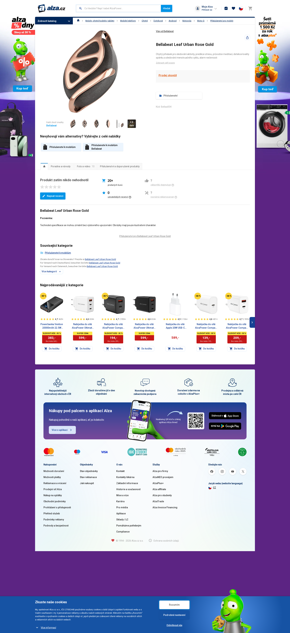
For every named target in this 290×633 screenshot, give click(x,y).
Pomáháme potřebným (128, 525)
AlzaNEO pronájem (163, 477)
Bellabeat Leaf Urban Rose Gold (100, 259)
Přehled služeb (51, 513)
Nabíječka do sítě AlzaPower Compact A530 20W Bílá (237, 326)
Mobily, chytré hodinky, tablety (99, 20)
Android (173, 20)
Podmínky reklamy (53, 519)
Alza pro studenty (162, 495)
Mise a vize (122, 495)
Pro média (122, 507)
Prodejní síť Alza (52, 489)
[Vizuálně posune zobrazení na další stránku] (252, 322)
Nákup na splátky (52, 495)
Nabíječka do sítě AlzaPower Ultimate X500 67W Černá (144, 326)
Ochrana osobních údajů (166, 540)
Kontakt (120, 471)
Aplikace (121, 513)
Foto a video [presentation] (85, 166)
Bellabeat (51, 125)
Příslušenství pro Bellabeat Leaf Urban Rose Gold (145, 236)
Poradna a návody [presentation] (60, 166)
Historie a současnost (128, 489)
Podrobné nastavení (174, 615)
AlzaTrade (158, 501)
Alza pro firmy (160, 471)
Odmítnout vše (174, 625)
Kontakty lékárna (125, 477)
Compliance (123, 531)
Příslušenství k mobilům (58, 252)
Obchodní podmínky (54, 501)
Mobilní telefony (128, 20)
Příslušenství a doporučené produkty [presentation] (120, 166)
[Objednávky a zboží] (226, 8)
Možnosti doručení (53, 471)
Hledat (166, 8)
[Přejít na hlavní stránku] (51, 8)
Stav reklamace (88, 477)
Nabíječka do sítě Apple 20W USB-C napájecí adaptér (175, 326)
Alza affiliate (159, 489)
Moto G (200, 20)
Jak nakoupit (87, 483)
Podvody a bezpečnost (55, 525)
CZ (214, 487)
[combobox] (118, 8)
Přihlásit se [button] (207, 10)
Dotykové (158, 20)
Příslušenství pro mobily (221, 20)
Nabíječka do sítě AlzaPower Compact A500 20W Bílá (206, 326)
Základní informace (127, 483)
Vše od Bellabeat (165, 31)
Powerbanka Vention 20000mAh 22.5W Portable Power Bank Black (51, 326)
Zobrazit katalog (47, 21)
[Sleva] (43, 296)
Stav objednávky (89, 471)
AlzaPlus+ (158, 483)
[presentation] (44, 166)
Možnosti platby (52, 477)
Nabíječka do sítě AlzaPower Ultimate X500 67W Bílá (82, 326)
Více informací (48, 627)
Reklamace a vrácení (54, 483)
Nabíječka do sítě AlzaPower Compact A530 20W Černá (113, 326)
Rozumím (174, 604)
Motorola (186, 20)
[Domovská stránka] (78, 21)
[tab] (44, 166)
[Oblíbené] (233, 8)
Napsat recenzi (55, 196)
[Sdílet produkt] (247, 37)
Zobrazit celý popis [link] (165, 63)
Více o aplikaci (60, 430)
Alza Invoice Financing (165, 507)
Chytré (145, 20)
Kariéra (120, 501)
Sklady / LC (122, 519)
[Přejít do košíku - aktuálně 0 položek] (250, 8)
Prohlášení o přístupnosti (57, 507)
